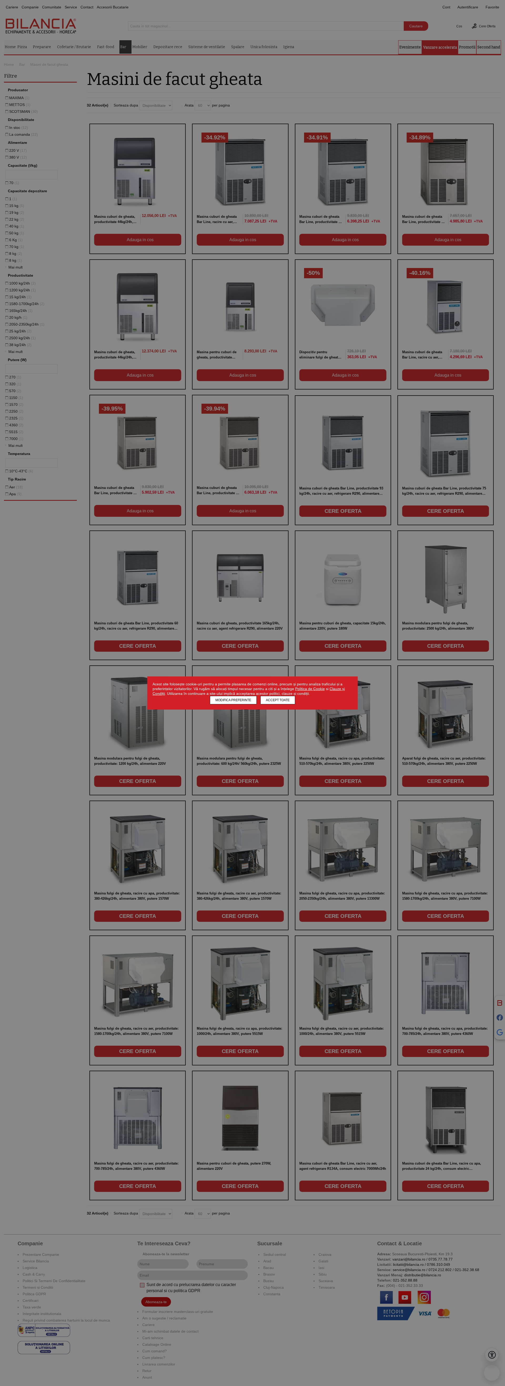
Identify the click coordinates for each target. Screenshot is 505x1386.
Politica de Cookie (310, 689)
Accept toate (278, 700)
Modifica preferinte (233, 700)
